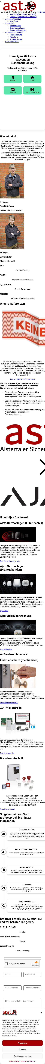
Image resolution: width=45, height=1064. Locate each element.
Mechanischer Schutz (14, 32)
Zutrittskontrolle (12, 41)
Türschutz (14, 37)
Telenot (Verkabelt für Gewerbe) (23, 17)
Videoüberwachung (13, 19)
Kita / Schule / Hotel (32, 92)
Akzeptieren (22, 1043)
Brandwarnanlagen (17, 28)
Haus (32, 80)
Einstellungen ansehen (22, 1056)
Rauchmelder (15, 26)
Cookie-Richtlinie (14, 1061)
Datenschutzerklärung (28, 1061)
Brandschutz (10, 23)
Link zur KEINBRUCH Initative (22, 379)
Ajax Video (14, 21)
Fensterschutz (16, 35)
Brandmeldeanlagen (18, 30)
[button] (41, 1013)
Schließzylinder (16, 39)
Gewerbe (13, 92)
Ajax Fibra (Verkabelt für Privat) (23, 14)
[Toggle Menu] (1, 1)
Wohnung (13, 80)
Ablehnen (22, 1049)
